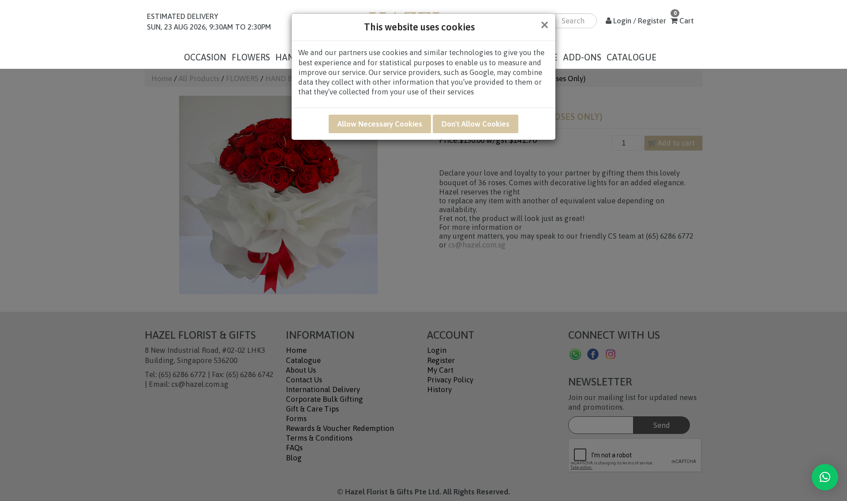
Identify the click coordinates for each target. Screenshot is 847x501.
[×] (825, 477)
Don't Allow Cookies (476, 124)
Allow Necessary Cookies (379, 124)
